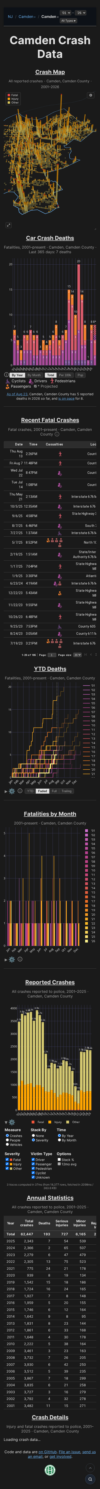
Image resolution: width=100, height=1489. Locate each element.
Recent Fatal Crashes (50, 420)
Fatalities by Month (50, 814)
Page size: (65, 655)
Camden (27, 16)
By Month (34, 375)
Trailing (66, 791)
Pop (80, 375)
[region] (50, 160)
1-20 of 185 (29, 655)
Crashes (16, 1136)
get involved (60, 1456)
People (15, 1140)
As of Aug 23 (17, 394)
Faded (42, 791)
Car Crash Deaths (50, 238)
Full (54, 791)
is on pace (66, 398)
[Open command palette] (90, 1479)
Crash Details (50, 1417)
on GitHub (48, 1451)
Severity (42, 1140)
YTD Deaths (50, 668)
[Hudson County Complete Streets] (50, 1474)
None (40, 1136)
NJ (10, 16)
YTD (30, 791)
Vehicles (16, 1145)
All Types (67, 20)
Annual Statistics (50, 1197)
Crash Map (50, 72)
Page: (43, 655)
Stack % (68, 1160)
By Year (17, 375)
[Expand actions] (90, 1467)
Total (50, 375)
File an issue (69, 1451)
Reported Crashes (50, 982)
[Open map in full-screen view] (9, 225)
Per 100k (65, 375)
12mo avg (69, 1164)
